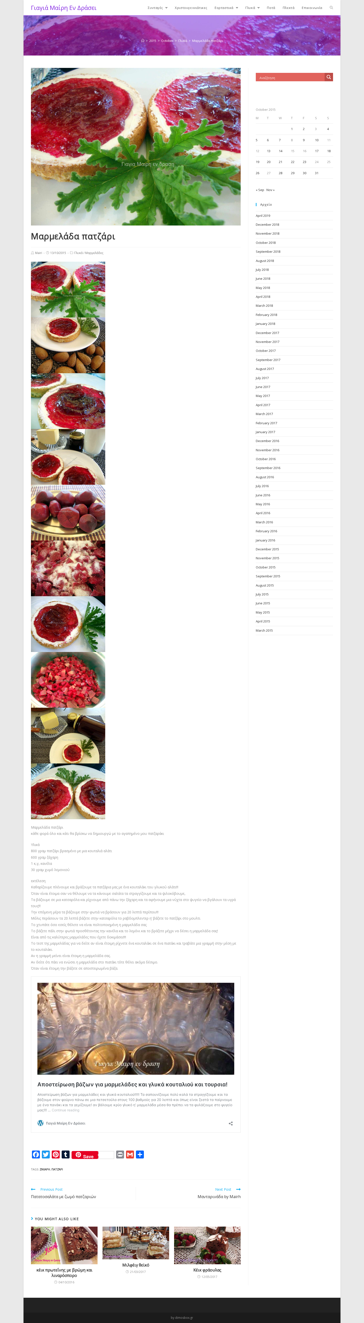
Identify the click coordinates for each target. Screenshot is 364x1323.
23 (304, 162)
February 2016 (266, 531)
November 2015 (267, 558)
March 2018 (264, 305)
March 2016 (264, 522)
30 (304, 173)
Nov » (270, 190)
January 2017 (265, 432)
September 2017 (268, 360)
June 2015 (263, 603)
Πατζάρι (57, 1169)
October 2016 (266, 459)
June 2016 (263, 495)
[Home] (142, 40)
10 (316, 140)
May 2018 (263, 287)
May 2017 (263, 396)
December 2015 (267, 549)
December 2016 (267, 441)
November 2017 (267, 341)
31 (316, 173)
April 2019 (263, 215)
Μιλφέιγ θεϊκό (135, 1265)
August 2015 (265, 585)
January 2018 (265, 323)
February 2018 (266, 314)
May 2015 (263, 612)
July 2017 (262, 378)
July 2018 (262, 269)
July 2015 (262, 594)
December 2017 (267, 333)
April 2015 (263, 621)
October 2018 (266, 242)
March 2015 (264, 630)
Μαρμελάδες (94, 253)
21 (280, 162)
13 (268, 151)
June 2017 (263, 387)
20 (268, 162)
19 (257, 162)
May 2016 (263, 504)
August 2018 (265, 260)
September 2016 (268, 468)
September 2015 (268, 576)
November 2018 (267, 233)
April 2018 (263, 296)
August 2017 (265, 368)
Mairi (38, 253)
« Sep (260, 190)
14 (280, 151)
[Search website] (331, 7)
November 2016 (267, 450)
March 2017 (264, 414)
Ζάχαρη (45, 1169)
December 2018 (267, 224)
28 (280, 173)
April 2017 (263, 405)
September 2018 (268, 251)
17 (316, 151)
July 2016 (262, 486)
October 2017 (266, 350)
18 (329, 151)
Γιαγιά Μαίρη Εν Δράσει (64, 7)
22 (292, 162)
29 (292, 173)
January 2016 (265, 540)
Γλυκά (78, 253)
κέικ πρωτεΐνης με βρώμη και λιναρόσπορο (64, 1272)
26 (257, 173)
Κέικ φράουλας (207, 1270)
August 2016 (265, 477)
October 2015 (266, 567)
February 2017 (266, 423)
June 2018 (263, 278)
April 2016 (263, 513)
